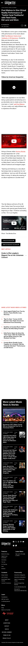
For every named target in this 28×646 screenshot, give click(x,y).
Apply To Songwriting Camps (19, 580)
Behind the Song (5, 554)
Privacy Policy (7, 638)
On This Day (4, 564)
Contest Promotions (6, 583)
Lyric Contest (4, 577)
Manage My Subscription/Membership (20, 590)
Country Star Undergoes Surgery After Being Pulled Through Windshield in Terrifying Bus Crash (10, 513)
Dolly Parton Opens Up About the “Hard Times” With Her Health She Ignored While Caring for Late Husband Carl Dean (14, 335)
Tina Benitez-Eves (6, 24)
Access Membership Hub (20, 586)
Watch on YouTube (5, 609)
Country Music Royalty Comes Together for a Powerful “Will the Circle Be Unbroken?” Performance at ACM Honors (14, 345)
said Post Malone (19, 104)
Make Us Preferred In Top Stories (10, 244)
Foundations (4, 597)
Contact (6, 626)
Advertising (6, 623)
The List (3, 562)
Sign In (7, 629)
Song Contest (4, 575)
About (6, 620)
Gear (2, 566)
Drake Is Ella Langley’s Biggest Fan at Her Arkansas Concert (12, 255)
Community (18, 572)
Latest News (19, 551)
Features (4, 551)
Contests (4, 572)
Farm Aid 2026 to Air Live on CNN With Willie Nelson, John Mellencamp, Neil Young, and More (10, 484)
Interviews (3, 559)
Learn (3, 594)
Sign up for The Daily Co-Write (20, 554)
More (3, 605)
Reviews (3, 568)
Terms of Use (6, 635)
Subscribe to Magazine (19, 575)
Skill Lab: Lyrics (5, 599)
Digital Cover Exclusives (4, 557)
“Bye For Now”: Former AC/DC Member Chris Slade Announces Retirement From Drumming (14, 320)
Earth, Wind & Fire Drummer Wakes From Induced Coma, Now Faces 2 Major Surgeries (10, 469)
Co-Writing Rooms (5, 601)
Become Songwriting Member (19, 584)
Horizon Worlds (20, 151)
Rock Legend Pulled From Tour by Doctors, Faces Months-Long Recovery (14, 313)
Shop (2, 607)
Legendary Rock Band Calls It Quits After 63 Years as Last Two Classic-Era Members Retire (9, 439)
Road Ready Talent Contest (5, 580)
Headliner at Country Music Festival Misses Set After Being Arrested (15, 327)
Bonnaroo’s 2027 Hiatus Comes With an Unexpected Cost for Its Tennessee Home (12, 426)
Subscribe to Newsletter (20, 577)
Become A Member (7, 632)
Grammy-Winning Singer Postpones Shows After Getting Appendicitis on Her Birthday (9, 528)
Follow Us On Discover (8, 240)
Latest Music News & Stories (8, 7)
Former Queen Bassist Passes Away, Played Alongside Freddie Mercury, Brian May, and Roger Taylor (10, 499)
